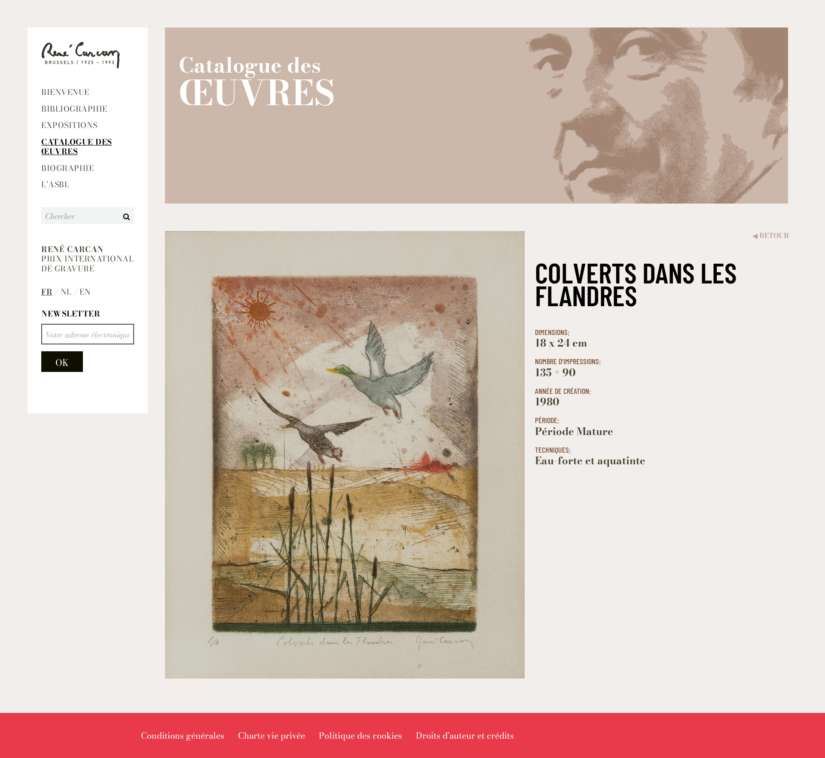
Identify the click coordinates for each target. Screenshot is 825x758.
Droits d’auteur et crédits (465, 735)
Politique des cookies (360, 735)
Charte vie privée (271, 735)
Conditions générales (182, 735)
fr (46, 292)
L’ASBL (55, 184)
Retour (771, 235)
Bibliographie (74, 109)
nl (66, 292)
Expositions (69, 125)
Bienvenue (65, 92)
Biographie (67, 168)
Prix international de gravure (87, 259)
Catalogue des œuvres (76, 147)
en (85, 292)
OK (62, 362)
